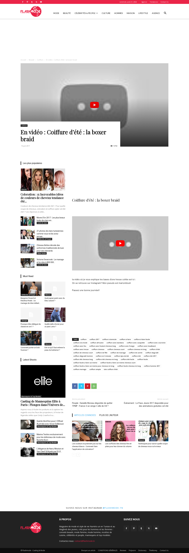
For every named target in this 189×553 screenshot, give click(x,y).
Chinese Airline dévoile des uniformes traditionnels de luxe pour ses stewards (50, 248)
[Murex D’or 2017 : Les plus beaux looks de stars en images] (27, 221)
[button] (165, 13)
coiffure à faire (125, 339)
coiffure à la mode (80, 343)
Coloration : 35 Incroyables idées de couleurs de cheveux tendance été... (42, 197)
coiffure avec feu (79, 346)
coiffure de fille (101, 353)
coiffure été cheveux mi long (107, 359)
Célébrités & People (85, 13)
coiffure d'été (155, 349)
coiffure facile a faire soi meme (85, 363)
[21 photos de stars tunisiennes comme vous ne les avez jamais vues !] (27, 234)
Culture (106, 13)
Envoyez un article (88, 550)
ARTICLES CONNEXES (85, 415)
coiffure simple (95, 369)
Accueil (23, 60)
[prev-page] (74, 454)
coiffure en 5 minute (103, 356)
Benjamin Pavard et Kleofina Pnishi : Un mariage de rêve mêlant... (30, 300)
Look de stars (42, 223)
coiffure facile (142, 359)
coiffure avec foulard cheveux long (102, 346)
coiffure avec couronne (156, 343)
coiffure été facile (127, 359)
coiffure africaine (96, 343)
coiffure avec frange (126, 346)
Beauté (67, 13)
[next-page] (78, 454)
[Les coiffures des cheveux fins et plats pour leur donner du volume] (120, 431)
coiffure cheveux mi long (137, 349)
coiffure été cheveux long (83, 359)
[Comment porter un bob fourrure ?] (31, 338)
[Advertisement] (94, 39)
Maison (131, 13)
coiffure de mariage (118, 353)
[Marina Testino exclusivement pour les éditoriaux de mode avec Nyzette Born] (27, 438)
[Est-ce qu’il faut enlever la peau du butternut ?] (55, 338)
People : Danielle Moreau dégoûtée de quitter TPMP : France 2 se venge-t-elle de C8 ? (92, 404)
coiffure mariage (79, 369)
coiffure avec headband (147, 346)
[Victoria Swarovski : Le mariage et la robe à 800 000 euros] (27, 263)
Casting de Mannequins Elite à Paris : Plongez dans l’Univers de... (43, 403)
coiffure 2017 (94, 339)
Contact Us (164, 2)
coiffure (83, 339)
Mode (56, 13)
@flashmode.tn (113, 507)
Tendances (154, 2)
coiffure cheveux (98, 349)
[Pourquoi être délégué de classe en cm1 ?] (31, 314)
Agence (144, 2)
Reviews (123, 550)
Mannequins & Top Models (31, 396)
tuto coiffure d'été (111, 369)
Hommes (118, 13)
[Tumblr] (32, 2)
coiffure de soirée (135, 353)
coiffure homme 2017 (152, 366)
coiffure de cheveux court (83, 353)
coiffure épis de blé (121, 356)
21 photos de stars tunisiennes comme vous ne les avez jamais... (50, 234)
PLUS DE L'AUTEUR (108, 415)
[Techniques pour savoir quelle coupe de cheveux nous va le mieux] (153, 431)
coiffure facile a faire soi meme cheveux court (117, 363)
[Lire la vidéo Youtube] (94, 105)
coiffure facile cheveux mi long (129, 366)
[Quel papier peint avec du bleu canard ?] (55, 289)
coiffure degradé (151, 353)
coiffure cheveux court (116, 349)
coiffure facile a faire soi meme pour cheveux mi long (93, 366)
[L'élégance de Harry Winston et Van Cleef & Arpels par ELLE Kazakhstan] (27, 452)
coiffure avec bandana (115, 343)
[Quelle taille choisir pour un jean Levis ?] (55, 314)
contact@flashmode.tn (84, 541)
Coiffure (40, 60)
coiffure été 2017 (150, 356)
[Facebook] (23, 2)
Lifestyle (143, 13)
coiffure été (136, 356)
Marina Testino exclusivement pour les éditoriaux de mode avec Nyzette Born (51, 437)
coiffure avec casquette (136, 343)
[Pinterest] (27, 2)
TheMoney (153, 550)
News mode (41, 253)
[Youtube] (41, 2)
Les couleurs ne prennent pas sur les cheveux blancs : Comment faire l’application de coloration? (86, 446)
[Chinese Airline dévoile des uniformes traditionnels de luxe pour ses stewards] (27, 249)
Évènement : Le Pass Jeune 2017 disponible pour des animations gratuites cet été (146, 404)
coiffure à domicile (109, 339)
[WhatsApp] (94, 386)
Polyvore (132, 550)
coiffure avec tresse (81, 349)
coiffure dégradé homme (83, 356)
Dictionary (142, 550)
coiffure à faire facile (142, 339)
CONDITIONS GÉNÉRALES (107, 550)
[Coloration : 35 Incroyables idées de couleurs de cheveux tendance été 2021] (43, 180)
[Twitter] (36, 2)
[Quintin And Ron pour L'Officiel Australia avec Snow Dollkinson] (27, 424)
